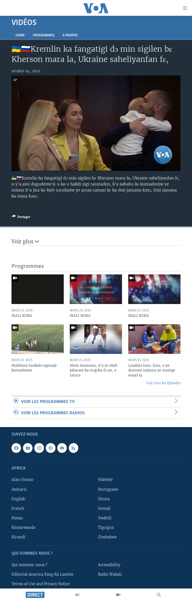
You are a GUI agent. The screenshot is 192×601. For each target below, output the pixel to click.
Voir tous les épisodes (163, 383)
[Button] (21, 218)
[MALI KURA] (38, 289)
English (19, 499)
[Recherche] (158, 594)
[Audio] (77, 594)
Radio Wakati (110, 574)
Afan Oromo (23, 480)
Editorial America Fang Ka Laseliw (42, 574)
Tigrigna (106, 527)
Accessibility (109, 565)
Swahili (105, 518)
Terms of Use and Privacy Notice (41, 584)
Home (20, 35)
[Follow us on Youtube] (27, 448)
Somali (104, 508)
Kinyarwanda (23, 527)
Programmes (43, 35)
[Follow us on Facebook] (16, 448)
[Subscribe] (62, 448)
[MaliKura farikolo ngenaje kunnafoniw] (38, 339)
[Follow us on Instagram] (39, 448)
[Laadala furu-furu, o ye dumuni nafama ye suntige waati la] (154, 339)
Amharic (19, 489)
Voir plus (23, 241)
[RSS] (73, 448)
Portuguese (108, 489)
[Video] (118, 594)
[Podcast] (50, 448)
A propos (70, 35)
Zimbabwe (107, 537)
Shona (104, 499)
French (18, 508)
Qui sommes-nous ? (29, 565)
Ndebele (105, 480)
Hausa (17, 518)
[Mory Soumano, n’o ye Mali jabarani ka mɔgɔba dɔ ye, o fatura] (96, 339)
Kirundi (18, 537)
